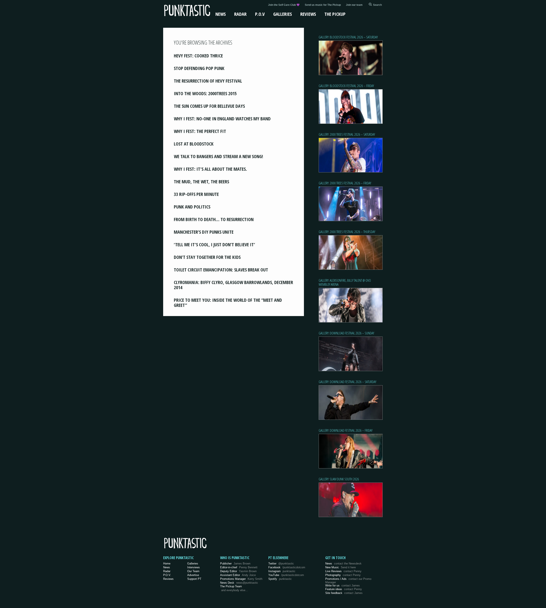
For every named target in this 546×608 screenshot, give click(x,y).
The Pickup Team (231, 586)
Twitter (281, 563)
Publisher (235, 563)
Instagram (281, 571)
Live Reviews (343, 571)
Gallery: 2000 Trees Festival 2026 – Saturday (347, 134)
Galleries (282, 14)
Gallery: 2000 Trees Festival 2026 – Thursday (347, 232)
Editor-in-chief (238, 567)
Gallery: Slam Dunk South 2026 (339, 479)
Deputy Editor (238, 571)
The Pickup (335, 14)
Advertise (193, 575)
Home (166, 563)
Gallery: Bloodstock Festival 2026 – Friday (346, 86)
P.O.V (260, 14)
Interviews (193, 567)
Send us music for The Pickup (323, 4)
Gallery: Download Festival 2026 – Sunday (346, 333)
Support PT (194, 578)
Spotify (280, 578)
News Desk (239, 582)
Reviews (308, 14)
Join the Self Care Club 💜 (284, 4)
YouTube (286, 575)
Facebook (286, 567)
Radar (240, 14)
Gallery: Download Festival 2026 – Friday (345, 430)
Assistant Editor (238, 575)
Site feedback (344, 593)
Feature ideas (343, 589)
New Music (340, 567)
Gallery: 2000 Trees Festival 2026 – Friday (345, 183)
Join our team (354, 4)
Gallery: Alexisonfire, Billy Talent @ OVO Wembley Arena (345, 282)
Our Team (193, 571)
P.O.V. (167, 575)
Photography (343, 575)
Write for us (342, 585)
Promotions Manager (241, 578)
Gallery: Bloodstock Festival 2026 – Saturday (348, 37)
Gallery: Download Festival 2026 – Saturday (347, 382)
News (220, 14)
